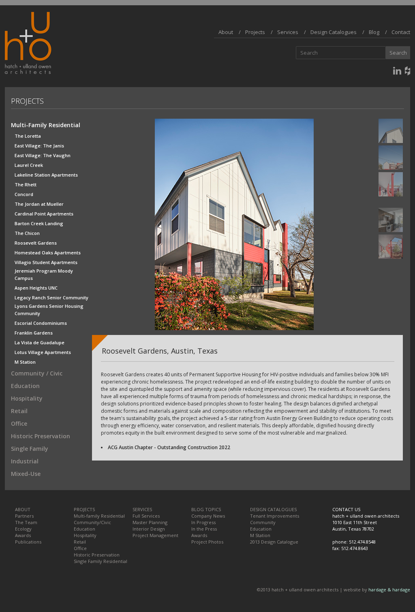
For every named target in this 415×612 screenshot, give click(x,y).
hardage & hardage (389, 589)
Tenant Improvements (274, 516)
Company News (208, 516)
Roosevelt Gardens (36, 243)
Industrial (25, 461)
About (225, 32)
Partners (24, 516)
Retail (19, 411)
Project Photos (207, 542)
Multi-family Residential (99, 516)
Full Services (146, 516)
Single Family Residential (100, 561)
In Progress (203, 522)
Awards (23, 535)
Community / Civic (36, 373)
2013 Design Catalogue (274, 542)
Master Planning (150, 522)
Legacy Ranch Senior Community (51, 297)
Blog (374, 32)
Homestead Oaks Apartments (48, 252)
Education (25, 386)
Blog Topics (206, 509)
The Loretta (28, 136)
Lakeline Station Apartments (46, 175)
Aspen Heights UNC (36, 288)
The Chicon (27, 233)
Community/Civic (92, 522)
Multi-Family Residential (45, 125)
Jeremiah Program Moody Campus (44, 271)
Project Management (155, 535)
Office (19, 423)
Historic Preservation (40, 436)
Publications (28, 542)
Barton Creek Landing (39, 223)
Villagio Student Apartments (46, 262)
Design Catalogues (333, 32)
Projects (255, 32)
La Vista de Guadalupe (39, 342)
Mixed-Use (26, 474)
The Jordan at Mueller (39, 204)
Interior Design (149, 529)
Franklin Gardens (34, 333)
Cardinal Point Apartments (44, 214)
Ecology (23, 529)
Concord (24, 194)
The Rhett (25, 184)
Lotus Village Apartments (43, 352)
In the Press (204, 529)
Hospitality (27, 398)
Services (287, 32)
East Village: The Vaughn (43, 155)
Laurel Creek (29, 165)
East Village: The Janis (39, 146)
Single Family (29, 448)
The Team (26, 522)
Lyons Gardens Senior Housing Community (49, 306)
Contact (400, 32)
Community (263, 522)
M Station (25, 362)
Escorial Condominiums (41, 323)
